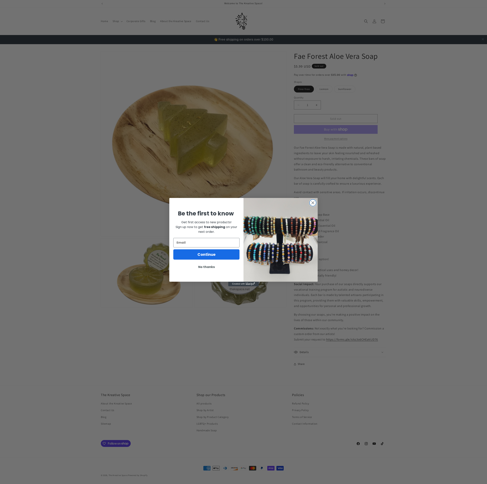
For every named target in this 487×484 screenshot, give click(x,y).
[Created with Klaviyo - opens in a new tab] (243, 284)
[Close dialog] (313, 202)
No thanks (206, 267)
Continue (206, 254)
